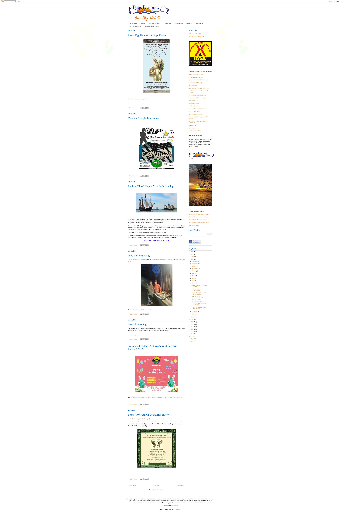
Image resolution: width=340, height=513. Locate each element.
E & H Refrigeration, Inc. (195, 82)
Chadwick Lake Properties (196, 77)
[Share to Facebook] (146, 108)
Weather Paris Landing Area (196, 36)
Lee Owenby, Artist (194, 106)
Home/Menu (133, 23)
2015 (192, 334)
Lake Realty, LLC (193, 100)
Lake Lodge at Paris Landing (197, 98)
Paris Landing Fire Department (197, 108)
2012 (192, 341)
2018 (192, 326)
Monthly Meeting (137, 324)
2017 (192, 329)
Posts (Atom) (160, 489)
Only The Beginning (139, 255)
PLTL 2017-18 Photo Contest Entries (199, 217)
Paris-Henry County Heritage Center (142, 419)
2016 (192, 331)
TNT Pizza (191, 128)
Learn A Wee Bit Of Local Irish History (149, 414)
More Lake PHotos (194, 225)
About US (189, 23)
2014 (192, 336)
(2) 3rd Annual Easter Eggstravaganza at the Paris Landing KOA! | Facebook (160, 397)
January (194, 314)
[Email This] (141, 108)
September (195, 268)
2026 (192, 252)
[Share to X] (144, 108)
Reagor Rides (192, 125)
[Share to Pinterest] (148, 108)
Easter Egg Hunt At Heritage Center (147, 35)
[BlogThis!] (143, 108)
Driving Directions (135, 26)
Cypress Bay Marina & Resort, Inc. (198, 80)
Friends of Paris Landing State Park (199, 88)
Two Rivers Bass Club (195, 130)
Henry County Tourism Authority (197, 95)
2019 (192, 324)
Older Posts (181, 485)
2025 (192, 254)
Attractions (167, 23)
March (194, 283)
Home (157, 485)
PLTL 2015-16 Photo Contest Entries (199, 222)
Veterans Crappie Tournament (143, 118)
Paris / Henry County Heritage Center (138, 99)
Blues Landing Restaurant (196, 74)
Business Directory (154, 23)
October (194, 266)
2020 (192, 322)
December (195, 261)
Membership (199, 23)
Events (143, 23)
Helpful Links (179, 23)
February (195, 311)
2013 (192, 339)
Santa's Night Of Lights (151, 26)
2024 (192, 256)
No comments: (133, 108)
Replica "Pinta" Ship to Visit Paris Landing (151, 186)
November (195, 263)
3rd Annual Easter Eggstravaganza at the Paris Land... (199, 303)
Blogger (178, 509)
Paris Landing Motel (138, 310)
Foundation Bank (193, 85)
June (193, 275)
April (193, 280)
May (193, 278)
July (193, 273)
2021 (192, 319)
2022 (192, 317)
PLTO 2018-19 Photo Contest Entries (199, 214)
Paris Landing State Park (195, 114)
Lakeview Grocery (194, 103)
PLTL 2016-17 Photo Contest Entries (199, 219)
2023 (192, 259)
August (194, 271)
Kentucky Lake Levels (195, 33)
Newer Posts (132, 485)
